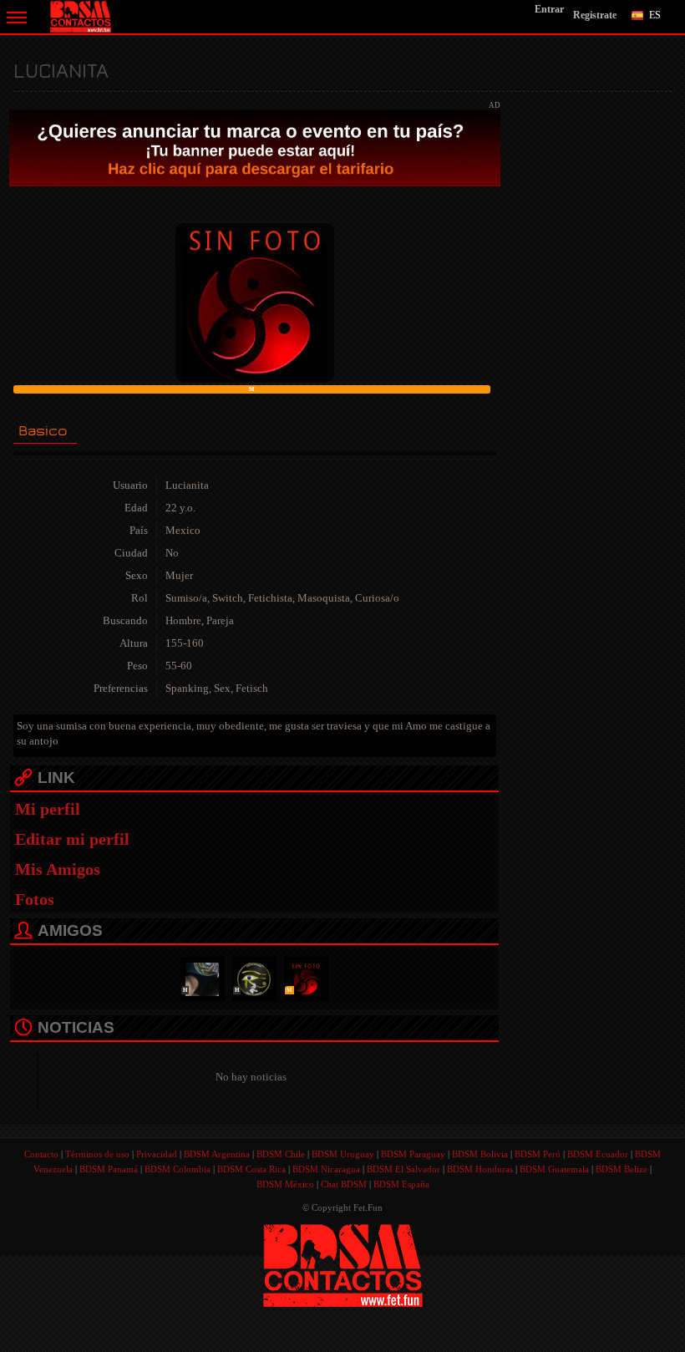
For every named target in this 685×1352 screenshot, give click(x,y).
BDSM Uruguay (343, 1154)
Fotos (34, 899)
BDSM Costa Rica (251, 1169)
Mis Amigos (57, 869)
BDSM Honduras (480, 1169)
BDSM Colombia (178, 1169)
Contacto (41, 1154)
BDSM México (285, 1184)
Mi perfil (47, 809)
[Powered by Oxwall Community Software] (343, 1264)
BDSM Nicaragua (326, 1169)
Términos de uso (97, 1154)
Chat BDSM (344, 1184)
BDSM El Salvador (403, 1169)
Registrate (594, 15)
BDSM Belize (621, 1169)
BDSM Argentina (217, 1154)
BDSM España (401, 1184)
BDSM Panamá (108, 1169)
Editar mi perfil (72, 839)
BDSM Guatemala (554, 1169)
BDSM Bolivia (480, 1154)
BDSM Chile (280, 1154)
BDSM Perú (538, 1154)
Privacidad (156, 1154)
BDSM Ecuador (597, 1154)
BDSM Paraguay (413, 1154)
